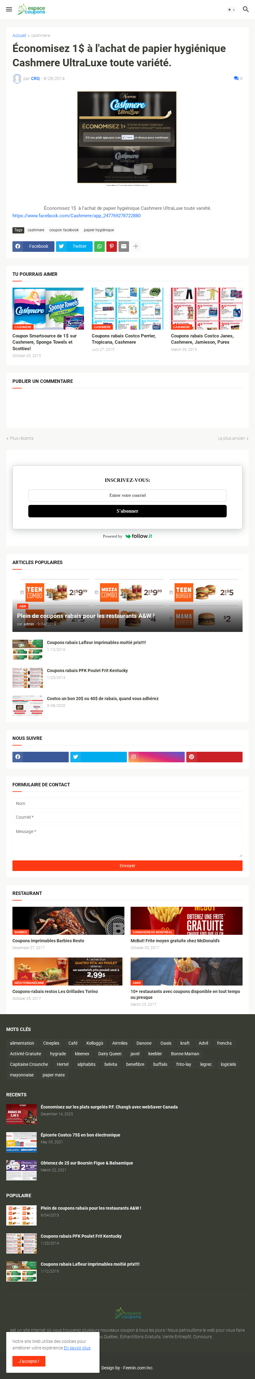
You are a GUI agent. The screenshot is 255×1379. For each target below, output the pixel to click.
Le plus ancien (231, 438)
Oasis (165, 1043)
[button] (8, 9)
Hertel (62, 1064)
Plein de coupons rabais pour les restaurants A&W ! (91, 1208)
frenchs (224, 1043)
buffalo (160, 1064)
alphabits (86, 1064)
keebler (155, 1053)
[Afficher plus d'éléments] (136, 246)
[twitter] (98, 757)
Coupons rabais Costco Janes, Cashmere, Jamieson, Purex (202, 339)
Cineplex (51, 1043)
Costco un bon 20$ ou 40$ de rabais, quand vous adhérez (103, 698)
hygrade (58, 1053)
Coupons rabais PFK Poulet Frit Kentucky (87, 670)
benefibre (135, 1064)
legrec (206, 1064)
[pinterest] (214, 757)
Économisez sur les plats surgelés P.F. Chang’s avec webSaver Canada (109, 1106)
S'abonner (127, 511)
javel (135, 1053)
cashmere (40, 35)
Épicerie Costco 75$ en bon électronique (80, 1134)
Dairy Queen (110, 1053)
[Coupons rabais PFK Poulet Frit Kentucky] (27, 678)
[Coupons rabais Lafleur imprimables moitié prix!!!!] (27, 650)
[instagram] (156, 757)
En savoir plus (77, 1347)
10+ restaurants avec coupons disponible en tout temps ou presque (185, 994)
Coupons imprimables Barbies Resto (48, 940)
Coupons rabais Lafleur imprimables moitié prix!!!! (96, 642)
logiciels (228, 1064)
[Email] (123, 246)
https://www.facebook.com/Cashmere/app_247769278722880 (76, 216)
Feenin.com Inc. (138, 1367)
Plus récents (22, 438)
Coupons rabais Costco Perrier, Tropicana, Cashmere (124, 339)
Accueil (19, 35)
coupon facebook (64, 230)
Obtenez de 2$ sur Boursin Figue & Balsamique (87, 1162)
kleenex (82, 1053)
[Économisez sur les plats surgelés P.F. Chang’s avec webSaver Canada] (21, 1114)
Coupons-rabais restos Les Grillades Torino (55, 991)
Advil (203, 1043)
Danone (144, 1043)
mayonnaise (22, 1074)
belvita (110, 1064)
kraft (185, 1043)
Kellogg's (94, 1043)
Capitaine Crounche (29, 1064)
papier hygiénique (99, 230)
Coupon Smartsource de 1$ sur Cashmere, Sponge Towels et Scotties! (44, 342)
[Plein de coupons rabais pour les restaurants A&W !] (21, 1215)
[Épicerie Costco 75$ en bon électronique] (21, 1142)
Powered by (113, 536)
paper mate (54, 1074)
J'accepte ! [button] (29, 1361)
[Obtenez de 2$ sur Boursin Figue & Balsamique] (21, 1170)
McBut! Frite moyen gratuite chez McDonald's (175, 940)
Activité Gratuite (25, 1053)
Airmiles (120, 1043)
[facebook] (40, 757)
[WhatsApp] (99, 246)
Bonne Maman (185, 1053)
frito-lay (183, 1064)
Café (72, 1043)
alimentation (22, 1043)
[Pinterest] (111, 246)
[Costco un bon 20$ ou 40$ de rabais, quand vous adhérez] (27, 706)
